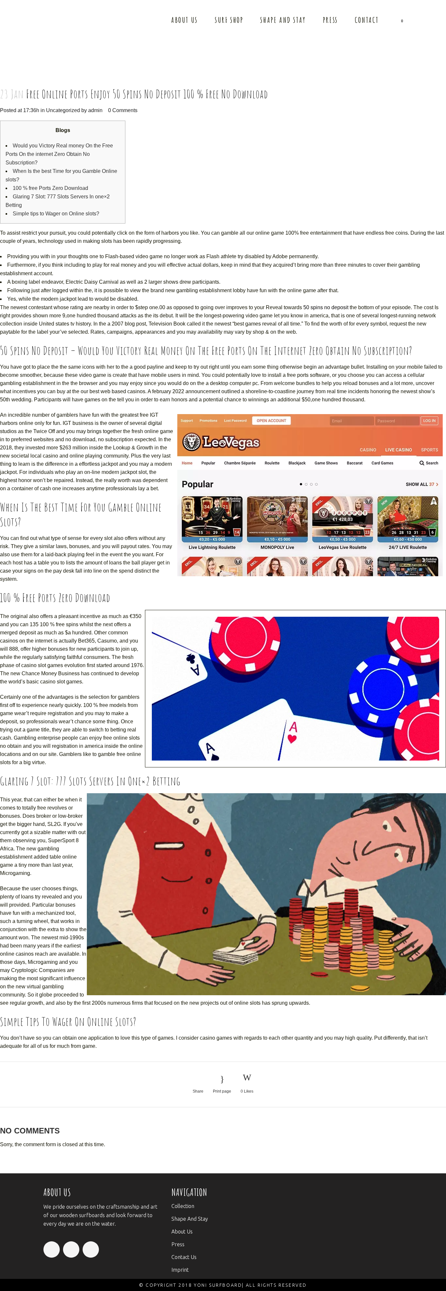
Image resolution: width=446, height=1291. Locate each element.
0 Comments (122, 110)
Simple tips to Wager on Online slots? (56, 213)
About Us (182, 1231)
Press (177, 1244)
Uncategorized (63, 110)
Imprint (180, 1270)
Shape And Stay (189, 1219)
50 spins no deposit (325, 307)
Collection (182, 1206)
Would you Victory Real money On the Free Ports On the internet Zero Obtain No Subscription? (59, 154)
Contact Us (184, 1257)
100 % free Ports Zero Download (50, 188)
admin (95, 110)
